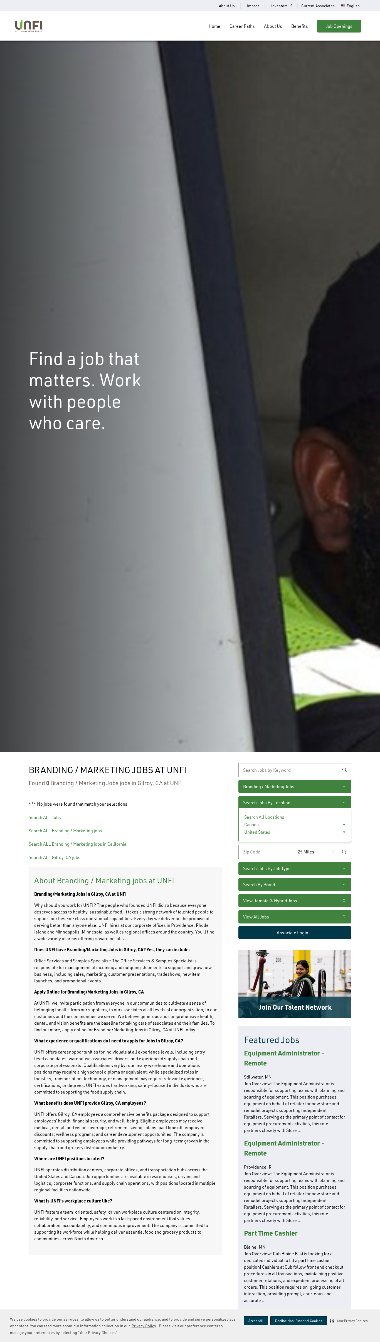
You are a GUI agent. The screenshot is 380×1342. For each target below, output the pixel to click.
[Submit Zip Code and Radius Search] (344, 852)
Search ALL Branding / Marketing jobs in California (77, 844)
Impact (253, 5)
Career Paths (242, 26)
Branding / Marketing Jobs (268, 786)
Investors (279, 5)
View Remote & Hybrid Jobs (270, 900)
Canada (251, 824)
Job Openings (339, 26)
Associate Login (292, 932)
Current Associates (318, 5)
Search (344, 770)
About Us (227, 5)
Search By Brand (259, 884)
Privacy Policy (144, 1325)
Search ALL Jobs (45, 817)
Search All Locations (264, 817)
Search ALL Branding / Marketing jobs (65, 830)
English (353, 6)
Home (214, 26)
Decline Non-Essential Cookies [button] (298, 1321)
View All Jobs (256, 917)
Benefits (299, 26)
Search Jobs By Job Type (267, 868)
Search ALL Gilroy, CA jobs (54, 857)
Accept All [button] (255, 1321)
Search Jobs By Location (266, 802)
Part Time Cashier (271, 1233)
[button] (349, 1320)
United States (257, 832)
